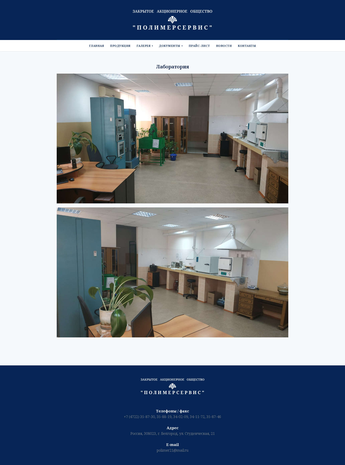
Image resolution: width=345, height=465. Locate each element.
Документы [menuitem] (169, 46)
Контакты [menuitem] (247, 46)
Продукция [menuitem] (120, 46)
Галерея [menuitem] (144, 46)
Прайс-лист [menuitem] (199, 46)
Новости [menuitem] (224, 46)
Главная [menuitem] (96, 46)
